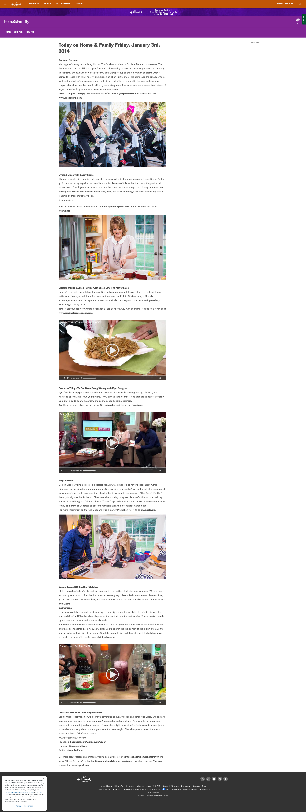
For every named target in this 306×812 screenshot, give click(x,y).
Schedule (34, 4)
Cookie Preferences (190, 789)
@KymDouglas (107, 405)
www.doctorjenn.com (70, 98)
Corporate (196, 786)
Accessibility (154, 792)
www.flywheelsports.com (115, 206)
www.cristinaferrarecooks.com (75, 313)
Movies (47, 4)
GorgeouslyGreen (78, 746)
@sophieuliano (74, 750)
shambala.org (148, 510)
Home (8, 32)
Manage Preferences (24, 806)
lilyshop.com (108, 637)
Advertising (175, 786)
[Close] (44, 778)
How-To (29, 32)
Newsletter (116, 789)
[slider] (112, 375)
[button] (112, 350)
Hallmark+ (131, 786)
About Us (140, 786)
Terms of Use (139, 789)
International (185, 786)
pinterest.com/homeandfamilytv (141, 757)
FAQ (158, 786)
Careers (165, 786)
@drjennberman (127, 94)
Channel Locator (285, 4)
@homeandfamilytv (105, 761)
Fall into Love (63, 4)
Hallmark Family (120, 786)
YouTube (157, 761)
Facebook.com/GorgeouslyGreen (88, 742)
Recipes (18, 32)
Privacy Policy (127, 789)
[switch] (81, 378)
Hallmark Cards (205, 789)
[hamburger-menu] (5, 3)
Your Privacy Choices (173, 789)
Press (204, 786)
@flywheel (64, 211)
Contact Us (150, 786)
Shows (79, 4)
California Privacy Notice (24, 792)
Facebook (137, 405)
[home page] (16, 4)
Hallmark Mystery (106, 786)
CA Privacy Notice (153, 789)
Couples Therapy (76, 94)
